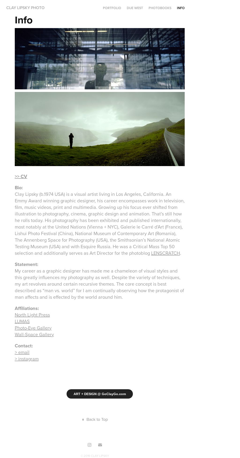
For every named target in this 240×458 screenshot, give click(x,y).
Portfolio (112, 8)
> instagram (27, 358)
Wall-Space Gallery (34, 334)
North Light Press (32, 314)
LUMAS (22, 321)
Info (181, 8)
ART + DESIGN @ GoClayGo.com (100, 394)
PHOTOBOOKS (160, 8)
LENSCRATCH (165, 253)
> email (22, 352)
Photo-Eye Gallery (33, 327)
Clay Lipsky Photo (25, 8)
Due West (135, 8)
